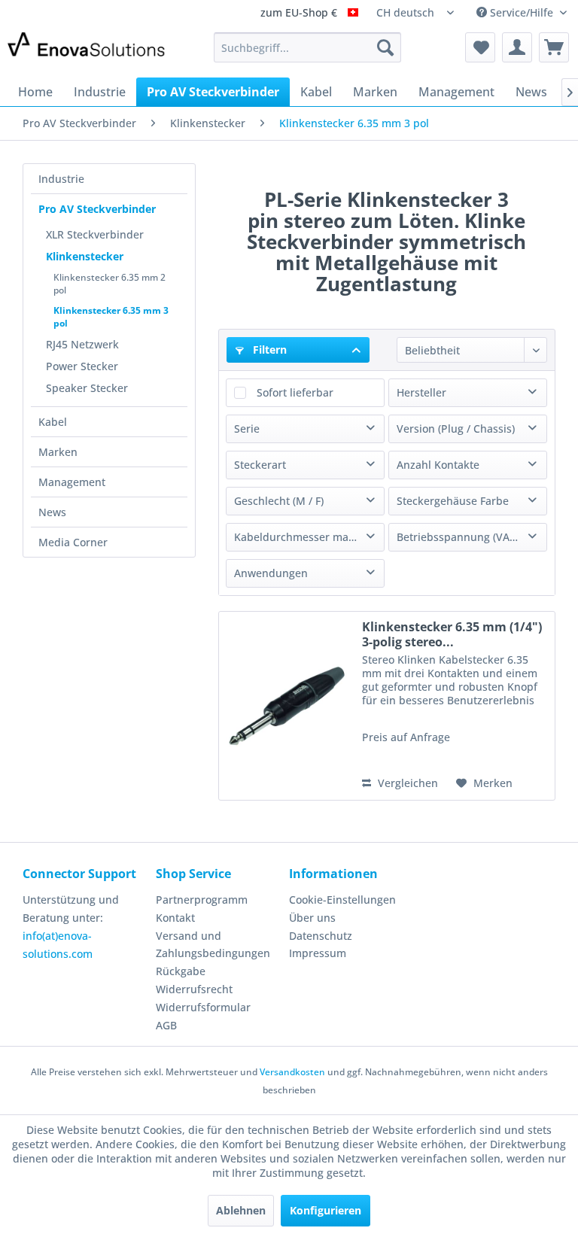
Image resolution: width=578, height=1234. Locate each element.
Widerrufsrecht (194, 989)
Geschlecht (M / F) (279, 501)
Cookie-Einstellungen (342, 899)
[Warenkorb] (554, 47)
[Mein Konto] (517, 47)
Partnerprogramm (202, 899)
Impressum (317, 953)
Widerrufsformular (203, 1007)
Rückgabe (180, 971)
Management (71, 482)
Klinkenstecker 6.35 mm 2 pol (109, 283)
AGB (166, 1025)
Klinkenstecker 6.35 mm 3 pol (111, 317)
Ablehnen (241, 1210)
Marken (58, 452)
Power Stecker (82, 366)
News (52, 512)
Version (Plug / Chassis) (456, 428)
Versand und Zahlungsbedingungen (213, 945)
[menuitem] (308, 47)
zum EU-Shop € (300, 13)
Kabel (52, 422)
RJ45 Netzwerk (82, 344)
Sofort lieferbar (295, 392)
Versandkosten (292, 1071)
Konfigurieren (325, 1210)
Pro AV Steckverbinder (97, 209)
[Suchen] (385, 47)
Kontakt (175, 917)
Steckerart (260, 464)
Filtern (268, 349)
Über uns (312, 917)
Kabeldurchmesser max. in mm (309, 537)
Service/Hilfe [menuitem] (521, 12)
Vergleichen (406, 783)
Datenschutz (320, 936)
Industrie (61, 179)
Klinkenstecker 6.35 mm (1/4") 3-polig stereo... (452, 634)
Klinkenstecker (84, 256)
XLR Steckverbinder (95, 234)
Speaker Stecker (87, 388)
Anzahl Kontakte (438, 464)
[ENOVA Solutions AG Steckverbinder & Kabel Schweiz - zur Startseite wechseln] (87, 51)
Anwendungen (271, 573)
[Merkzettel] (480, 47)
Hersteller (421, 392)
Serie (247, 428)
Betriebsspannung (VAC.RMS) (471, 537)
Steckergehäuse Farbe (453, 501)
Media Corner (73, 542)
